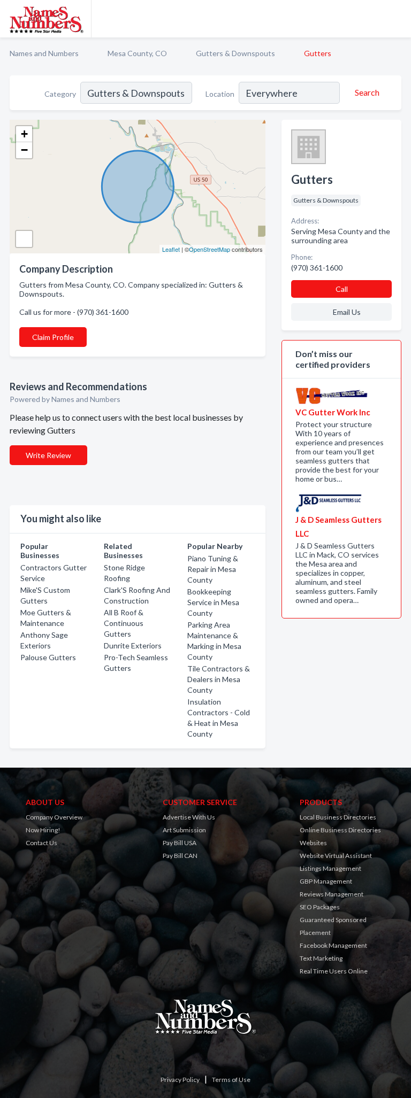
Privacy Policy (180, 1080)
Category (60, 93)
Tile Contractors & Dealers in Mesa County (218, 679)
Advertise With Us (189, 817)
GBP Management (326, 881)
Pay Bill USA (179, 843)
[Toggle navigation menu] (396, 18)
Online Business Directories (340, 830)
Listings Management (330, 868)
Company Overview (54, 817)
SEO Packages (320, 907)
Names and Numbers (44, 53)
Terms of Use (231, 1080)
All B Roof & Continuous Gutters (123, 623)
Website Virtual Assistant (336, 856)
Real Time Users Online (334, 971)
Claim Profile (53, 337)
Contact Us (41, 843)
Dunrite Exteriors (133, 645)
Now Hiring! (43, 830)
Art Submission (184, 830)
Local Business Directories (338, 817)
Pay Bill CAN (180, 856)
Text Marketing (321, 958)
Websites (313, 843)
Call (342, 288)
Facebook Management (333, 945)
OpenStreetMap (209, 249)
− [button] (24, 150)
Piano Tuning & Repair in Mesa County (212, 569)
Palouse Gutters (48, 657)
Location (220, 93)
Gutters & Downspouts (235, 53)
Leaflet (171, 249)
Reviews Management (331, 894)
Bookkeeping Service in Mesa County (213, 602)
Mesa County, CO (137, 53)
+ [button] (24, 134)
